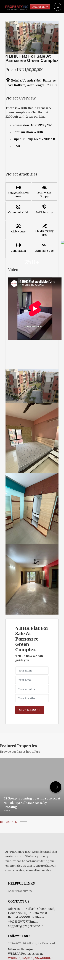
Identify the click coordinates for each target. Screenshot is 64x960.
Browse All (8, 821)
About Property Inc (20, 891)
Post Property (40, 6)
